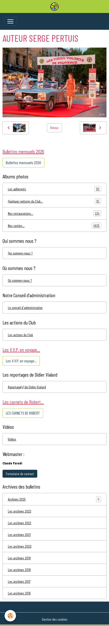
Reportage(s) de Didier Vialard (27, 387)
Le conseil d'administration (25, 307)
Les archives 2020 (19, 546)
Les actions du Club (20, 335)
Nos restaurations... (53, 213)
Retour (54, 127)
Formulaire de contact (20, 474)
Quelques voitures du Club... (53, 201)
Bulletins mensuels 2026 (23, 162)
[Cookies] (10, 615)
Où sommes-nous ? (20, 280)
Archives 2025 (17, 499)
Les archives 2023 (19, 511)
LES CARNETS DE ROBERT (23, 412)
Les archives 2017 (19, 581)
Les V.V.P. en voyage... (21, 360)
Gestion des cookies (54, 619)
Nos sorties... (53, 225)
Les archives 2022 (19, 523)
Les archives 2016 (19, 593)
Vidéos (12, 439)
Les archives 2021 (19, 534)
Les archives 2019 (19, 558)
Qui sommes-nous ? (20, 253)
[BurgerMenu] (10, 21)
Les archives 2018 (19, 569)
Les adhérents (53, 189)
